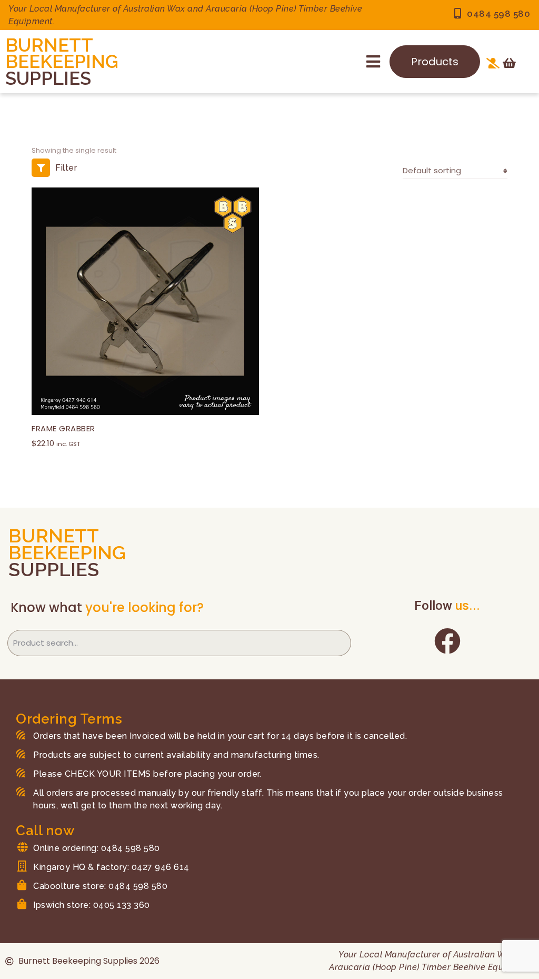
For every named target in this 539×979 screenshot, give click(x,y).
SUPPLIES (48, 78)
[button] (373, 62)
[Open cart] (509, 63)
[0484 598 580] (457, 13)
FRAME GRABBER (63, 428)
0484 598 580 (498, 13)
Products (434, 61)
